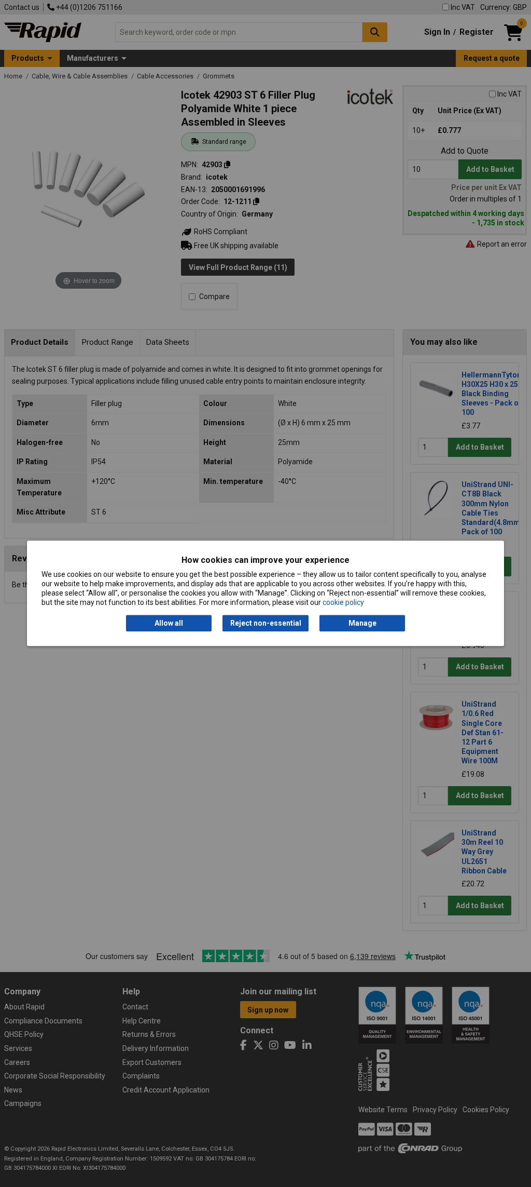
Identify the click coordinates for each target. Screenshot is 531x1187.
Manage (362, 623)
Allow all (169, 623)
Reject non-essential (265, 623)
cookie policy (343, 603)
